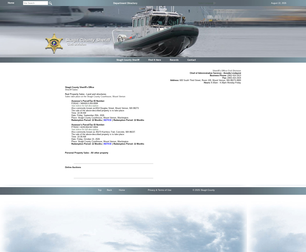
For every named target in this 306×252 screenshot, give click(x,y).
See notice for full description (84, 106)
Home (122, 190)
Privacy (151, 190)
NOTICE (108, 120)
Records (174, 60)
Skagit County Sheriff (128, 60)
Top (100, 190)
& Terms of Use (163, 190)
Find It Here (154, 60)
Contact (191, 60)
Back (109, 190)
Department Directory (125, 3)
